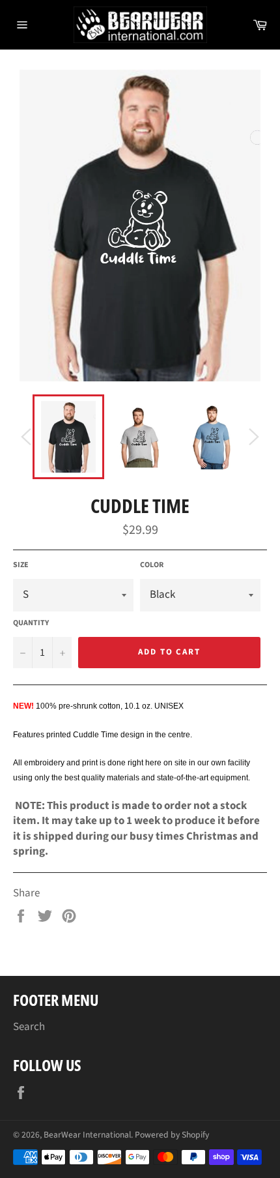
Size (21, 565)
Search (29, 1027)
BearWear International (87, 1134)
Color (151, 565)
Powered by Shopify (172, 1134)
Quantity (31, 623)
